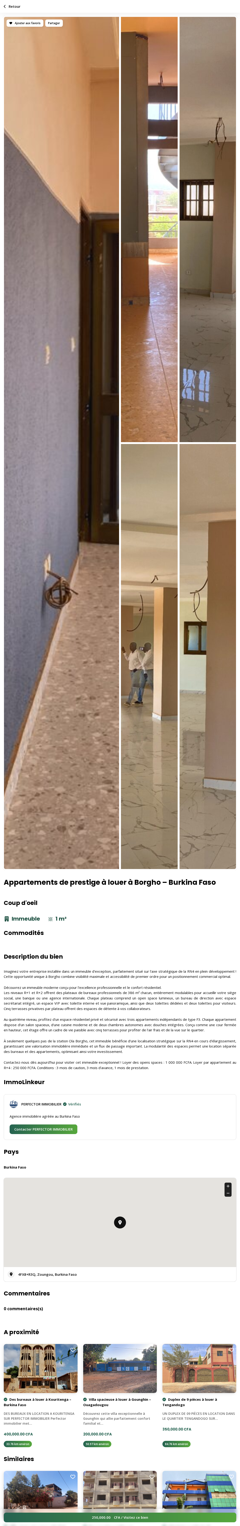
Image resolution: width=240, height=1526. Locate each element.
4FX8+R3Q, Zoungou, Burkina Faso (47, 1274)
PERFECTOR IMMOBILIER (51, 1104)
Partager (54, 23)
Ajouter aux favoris (27, 23)
